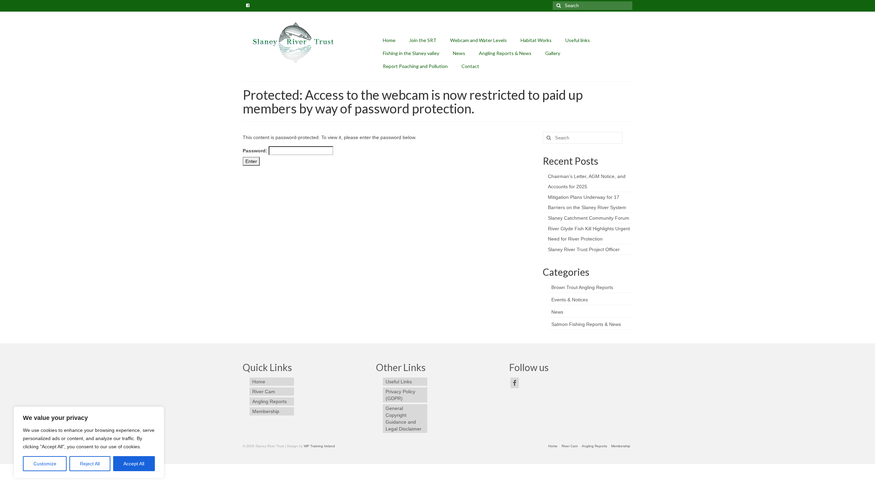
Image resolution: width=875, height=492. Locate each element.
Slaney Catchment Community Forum (588, 218)
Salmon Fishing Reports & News (586, 324)
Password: (256, 150)
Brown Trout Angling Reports (582, 287)
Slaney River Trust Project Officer (584, 249)
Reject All (90, 463)
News (557, 312)
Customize (44, 463)
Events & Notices (569, 299)
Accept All (133, 463)
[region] (89, 442)
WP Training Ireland (319, 446)
